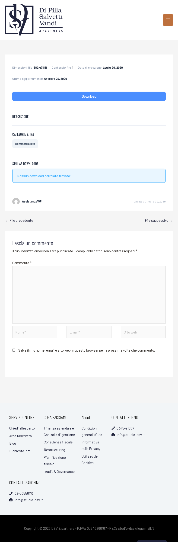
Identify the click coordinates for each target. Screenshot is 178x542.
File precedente (19, 220)
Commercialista (25, 143)
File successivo (159, 220)
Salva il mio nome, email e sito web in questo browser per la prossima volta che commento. (86, 350)
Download (89, 96)
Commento (22, 262)
